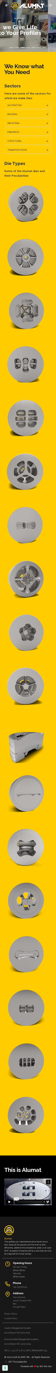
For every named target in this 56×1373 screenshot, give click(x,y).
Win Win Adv (45, 1366)
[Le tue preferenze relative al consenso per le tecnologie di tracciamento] (5, 1368)
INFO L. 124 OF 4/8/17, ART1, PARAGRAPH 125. (25, 1350)
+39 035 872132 (20, 1287)
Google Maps (19, 1307)
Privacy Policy (10, 1314)
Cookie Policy (10, 1318)
